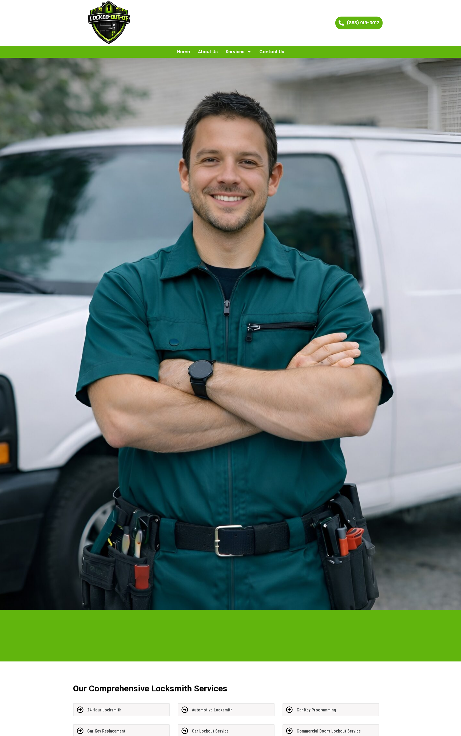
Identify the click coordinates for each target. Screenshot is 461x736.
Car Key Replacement (106, 731)
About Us (208, 52)
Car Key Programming (316, 709)
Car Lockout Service (210, 731)
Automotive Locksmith (212, 709)
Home (183, 52)
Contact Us (271, 52)
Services (235, 52)
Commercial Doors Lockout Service (329, 731)
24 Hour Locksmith (104, 709)
